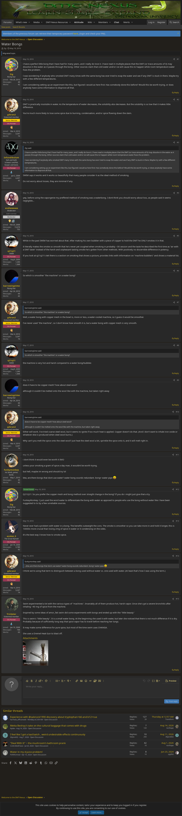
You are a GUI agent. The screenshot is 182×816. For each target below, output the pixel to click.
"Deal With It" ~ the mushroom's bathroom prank (38, 743)
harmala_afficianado (18, 719)
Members (103, 22)
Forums (8, 22)
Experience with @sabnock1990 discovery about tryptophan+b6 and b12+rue (53, 717)
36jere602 (14, 737)
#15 (177, 599)
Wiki (90, 22)
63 (19, 632)
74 (19, 136)
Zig (5, 48)
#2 (178, 99)
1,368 (17, 264)
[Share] (174, 59)
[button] (29, 22)
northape (170, 728)
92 (19, 549)
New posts (5, 27)
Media (36, 22)
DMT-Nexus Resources (57, 22)
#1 (178, 59)
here (75, 33)
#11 (177, 455)
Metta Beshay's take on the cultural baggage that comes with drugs (48, 725)
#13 (177, 521)
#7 (178, 302)
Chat (116, 22)
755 (18, 229)
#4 (178, 193)
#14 (177, 556)
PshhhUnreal (15, 754)
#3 (178, 142)
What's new (21, 22)
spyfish (171, 754)
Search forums (19, 27)
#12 (177, 489)
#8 (178, 345)
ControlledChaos (16, 746)
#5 (178, 236)
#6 (178, 271)
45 (19, 180)
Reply (176, 92)
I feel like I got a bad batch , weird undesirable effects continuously (47, 734)
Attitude (78, 22)
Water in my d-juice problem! (26, 751)
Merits (126, 22)
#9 (178, 380)
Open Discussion (50, 719)
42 (19, 84)
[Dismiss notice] (178, 33)
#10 (177, 412)
